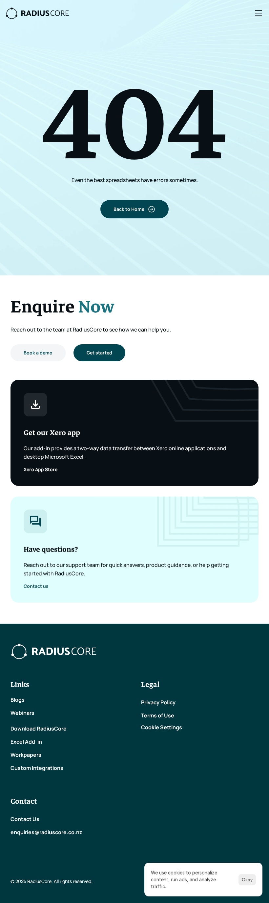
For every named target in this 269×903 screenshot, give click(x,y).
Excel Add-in (26, 741)
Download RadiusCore (38, 728)
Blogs (17, 699)
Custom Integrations (36, 768)
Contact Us (24, 819)
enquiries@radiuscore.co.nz (46, 832)
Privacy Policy (158, 702)
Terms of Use (157, 715)
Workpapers (25, 754)
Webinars (22, 712)
